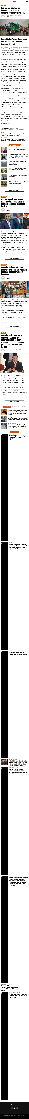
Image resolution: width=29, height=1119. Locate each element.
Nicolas (8, 210)
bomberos (12, 128)
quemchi (14, 129)
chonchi (18, 128)
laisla (8, 16)
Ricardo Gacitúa (21, 129)
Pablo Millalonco (6, 129)
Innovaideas (14, 1116)
